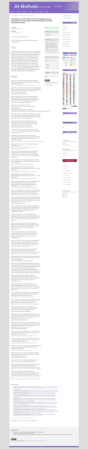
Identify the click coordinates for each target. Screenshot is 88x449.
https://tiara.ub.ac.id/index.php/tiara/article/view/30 (21, 350)
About (30, 11)
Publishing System (66, 43)
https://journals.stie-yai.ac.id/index (24, 201)
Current (18, 11)
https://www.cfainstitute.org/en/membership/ (20, 106)
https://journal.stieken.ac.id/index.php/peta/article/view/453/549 (24, 171)
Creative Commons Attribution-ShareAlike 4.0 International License (52, 84)
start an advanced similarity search (24, 420)
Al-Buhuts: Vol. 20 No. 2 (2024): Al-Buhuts (38, 408)
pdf (47, 27)
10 (18, 418)
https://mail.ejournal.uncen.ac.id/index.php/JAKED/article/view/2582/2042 (26, 378)
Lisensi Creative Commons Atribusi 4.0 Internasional (35, 440)
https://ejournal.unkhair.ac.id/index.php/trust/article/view (22, 304)
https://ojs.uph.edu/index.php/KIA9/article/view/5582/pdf (22, 297)
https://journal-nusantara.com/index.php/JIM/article (23, 227)
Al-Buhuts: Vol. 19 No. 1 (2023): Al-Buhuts (46, 393)
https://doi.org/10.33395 (27, 194)
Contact (64, 25)
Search (35, 11)
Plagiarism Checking (67, 34)
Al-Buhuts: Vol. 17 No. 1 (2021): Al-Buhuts (34, 415)
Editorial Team (66, 27)
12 (20, 418)
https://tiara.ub (24, 355)
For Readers (65, 152)
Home (13, 11)
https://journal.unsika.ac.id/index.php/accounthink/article (24, 368)
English (64, 143)
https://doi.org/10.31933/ (21, 118)
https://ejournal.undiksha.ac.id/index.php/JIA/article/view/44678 (24, 335)
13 (22, 418)
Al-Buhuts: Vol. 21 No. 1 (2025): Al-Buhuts (50, 391)
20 (30, 418)
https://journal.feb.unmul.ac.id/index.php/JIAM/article (26, 219)
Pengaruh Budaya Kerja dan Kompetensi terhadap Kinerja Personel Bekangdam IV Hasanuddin (34, 410)
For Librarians (65, 155)
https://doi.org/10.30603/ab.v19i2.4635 (20, 36)
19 (29, 418)
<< (11, 418)
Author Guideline (66, 41)
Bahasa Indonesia (66, 145)
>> (33, 418)
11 (19, 418)
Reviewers (65, 29)
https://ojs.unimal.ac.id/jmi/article (28, 236)
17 (26, 418)
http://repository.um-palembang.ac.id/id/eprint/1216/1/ (22, 155)
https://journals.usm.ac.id (25, 318)
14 (23, 418)
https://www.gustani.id (15, 131)
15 (24, 418)
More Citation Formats (51, 52)
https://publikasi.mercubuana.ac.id (24, 125)
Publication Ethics (66, 32)
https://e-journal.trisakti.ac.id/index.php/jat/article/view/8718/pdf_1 (24, 253)
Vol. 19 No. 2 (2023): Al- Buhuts (25, 15)
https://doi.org (30, 210)
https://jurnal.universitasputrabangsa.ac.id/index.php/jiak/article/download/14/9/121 (28, 141)
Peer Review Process (67, 39)
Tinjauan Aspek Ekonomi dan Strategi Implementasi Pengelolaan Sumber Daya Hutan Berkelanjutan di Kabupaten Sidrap (35, 387)
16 (25, 418)
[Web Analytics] (64, 108)
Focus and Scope (66, 36)
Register (41, 11)
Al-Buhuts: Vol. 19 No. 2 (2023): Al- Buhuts (49, 410)
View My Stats (69, 108)
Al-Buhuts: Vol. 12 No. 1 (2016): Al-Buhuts (33, 413)
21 (31, 418)
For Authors (65, 153)
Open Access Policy (66, 46)
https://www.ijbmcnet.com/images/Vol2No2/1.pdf (24, 164)
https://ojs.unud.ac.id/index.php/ (19, 92)
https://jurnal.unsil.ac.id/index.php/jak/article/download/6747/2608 (26, 85)
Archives (25, 11)
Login (47, 11)
